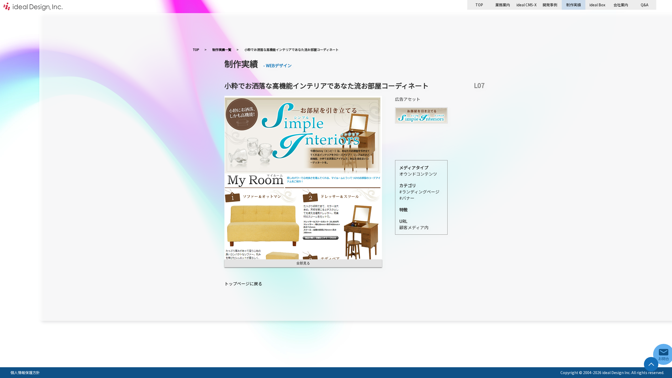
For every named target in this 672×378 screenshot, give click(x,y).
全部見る (303, 263)
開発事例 (550, 4)
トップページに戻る (243, 283)
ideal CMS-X (526, 4)
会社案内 (620, 4)
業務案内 (502, 4)
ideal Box (597, 4)
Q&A (644, 4)
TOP (479, 4)
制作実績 (573, 4)
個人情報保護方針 (25, 372)
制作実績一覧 (221, 49)
